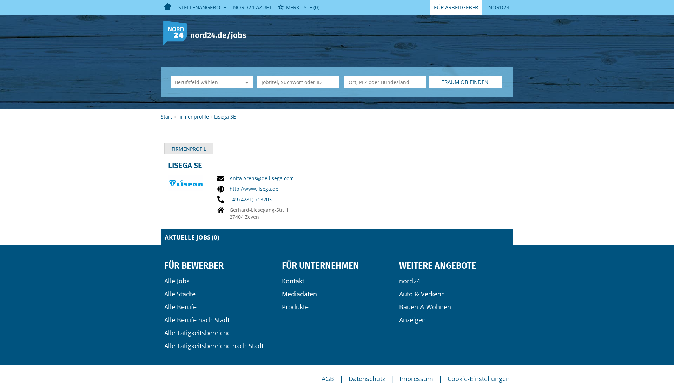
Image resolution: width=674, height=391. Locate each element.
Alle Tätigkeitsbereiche (197, 333)
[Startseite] (207, 32)
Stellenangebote (202, 7)
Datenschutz (367, 379)
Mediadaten (299, 294)
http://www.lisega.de (254, 189)
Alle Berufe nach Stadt (197, 320)
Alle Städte (180, 294)
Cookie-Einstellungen (479, 379)
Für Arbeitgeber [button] (456, 7)
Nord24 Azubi (252, 7)
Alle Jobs (177, 281)
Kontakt (293, 281)
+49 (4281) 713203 (251, 199)
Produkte (295, 307)
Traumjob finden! (466, 82)
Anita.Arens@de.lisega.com (262, 178)
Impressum (416, 379)
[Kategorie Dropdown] (246, 82)
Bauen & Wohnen (425, 307)
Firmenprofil (189, 149)
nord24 (409, 281)
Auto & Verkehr (421, 294)
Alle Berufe (180, 307)
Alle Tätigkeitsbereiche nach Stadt (214, 346)
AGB (328, 379)
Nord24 (499, 7)
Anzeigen (412, 320)
